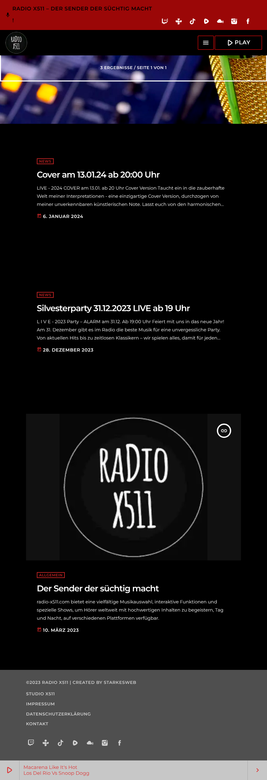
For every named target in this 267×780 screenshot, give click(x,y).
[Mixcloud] (220, 23)
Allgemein (51, 575)
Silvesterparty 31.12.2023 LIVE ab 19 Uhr (113, 308)
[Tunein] (179, 23)
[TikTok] (193, 23)
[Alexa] (258, 26)
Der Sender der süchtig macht (98, 588)
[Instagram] (234, 23)
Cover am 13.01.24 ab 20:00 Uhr (98, 174)
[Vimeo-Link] (16, 42)
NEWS (45, 161)
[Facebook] (248, 23)
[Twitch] (165, 23)
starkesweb (120, 682)
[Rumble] (207, 23)
